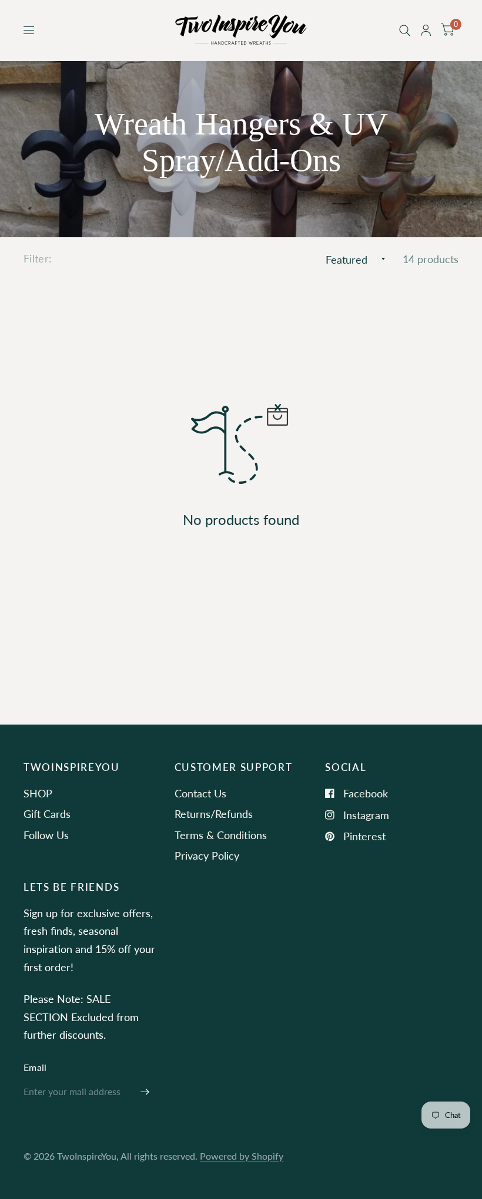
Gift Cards (47, 813)
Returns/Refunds (214, 813)
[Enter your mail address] (145, 1092)
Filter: (38, 258)
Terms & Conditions (221, 834)
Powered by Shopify (241, 1156)
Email (35, 1067)
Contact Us (200, 793)
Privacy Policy (207, 855)
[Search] (404, 30)
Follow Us (46, 834)
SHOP (38, 793)
